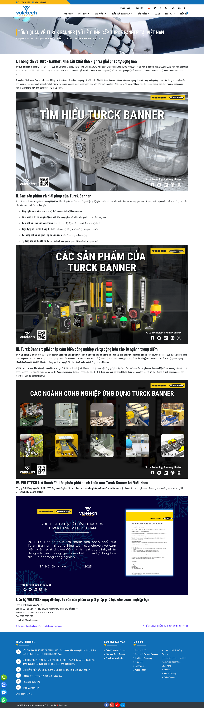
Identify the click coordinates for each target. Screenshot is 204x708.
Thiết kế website (50, 705)
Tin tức (168, 13)
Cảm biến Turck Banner (115, 654)
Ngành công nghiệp (121, 13)
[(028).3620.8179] (4, 677)
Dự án (157, 13)
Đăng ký (139, 7)
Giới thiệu (82, 13)
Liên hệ (183, 13)
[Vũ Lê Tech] (26, 10)
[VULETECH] (4, 685)
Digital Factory (169, 673)
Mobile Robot (140, 669)
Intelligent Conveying (143, 658)
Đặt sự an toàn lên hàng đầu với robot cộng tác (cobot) (40, 625)
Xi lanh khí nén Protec (115, 658)
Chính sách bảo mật (24, 693)
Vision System (169, 677)
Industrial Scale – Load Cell (174, 657)
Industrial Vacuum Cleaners (146, 654)
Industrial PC (140, 650)
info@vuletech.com (31, 687)
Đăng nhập (125, 7)
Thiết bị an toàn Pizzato (116, 650)
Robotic (166, 669)
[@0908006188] (4, 700)
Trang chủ (68, 13)
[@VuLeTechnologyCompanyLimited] (4, 692)
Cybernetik (139, 665)
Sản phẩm (142, 13)
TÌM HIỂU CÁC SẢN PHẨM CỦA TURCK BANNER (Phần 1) (164, 625)
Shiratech (139, 661)
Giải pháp (99, 13)
